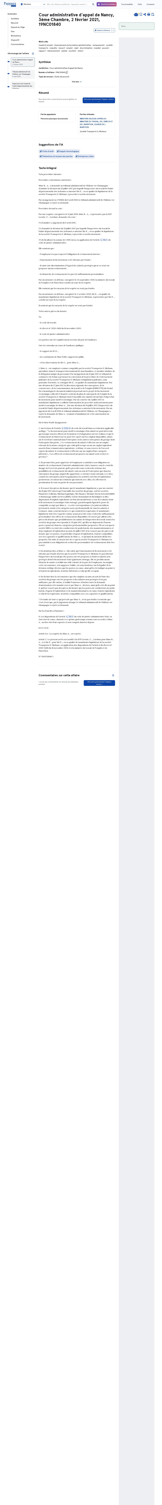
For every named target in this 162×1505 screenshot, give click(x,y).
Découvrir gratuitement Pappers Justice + (99, 100)
